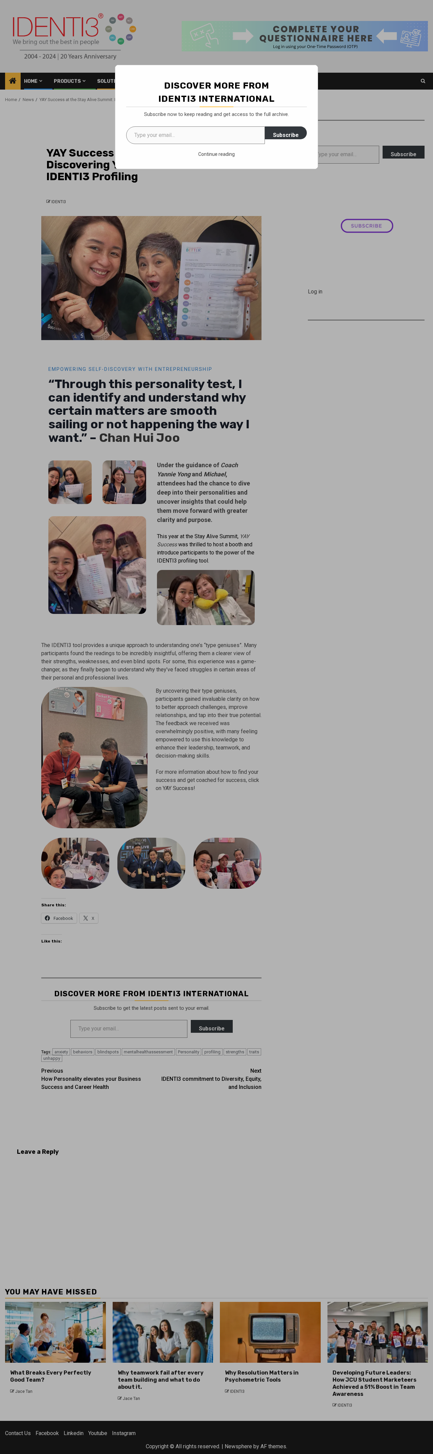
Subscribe (286, 135)
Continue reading (216, 154)
